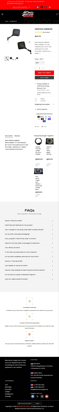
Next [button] (29, 42)
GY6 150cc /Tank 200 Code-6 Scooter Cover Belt (38, 183)
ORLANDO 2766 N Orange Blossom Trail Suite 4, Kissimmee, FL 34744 (42, 366)
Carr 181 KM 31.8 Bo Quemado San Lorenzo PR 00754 (42, 375)
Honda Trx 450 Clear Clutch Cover (38, 150)
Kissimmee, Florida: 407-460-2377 (35, 1)
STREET (7, 392)
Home (6, 21)
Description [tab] (9, 136)
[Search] (29, 7)
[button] (38, 32)
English (37, 403)
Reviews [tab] (17, 136)
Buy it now (44, 77)
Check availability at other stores (44, 93)
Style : (39, 59)
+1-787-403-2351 (38, 385)
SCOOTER (8, 389)
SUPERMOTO (9, 394)
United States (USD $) (25, 403)
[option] (19, 41)
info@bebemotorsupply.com (16, 3)
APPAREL (8, 396)
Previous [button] (8, 42)
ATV (6, 385)
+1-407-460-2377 (38, 387)
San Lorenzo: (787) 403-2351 (16, 1)
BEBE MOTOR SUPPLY (23, 406)
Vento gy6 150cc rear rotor (49, 150)
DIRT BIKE (8, 387)
